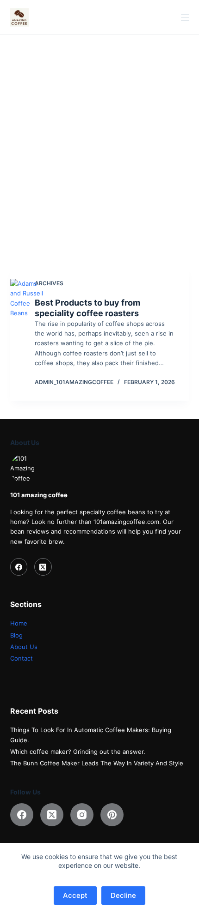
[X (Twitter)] (43, 567)
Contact (21, 658)
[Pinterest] (112, 814)
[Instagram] (81, 814)
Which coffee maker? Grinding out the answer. (77, 751)
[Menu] (185, 17)
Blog (16, 635)
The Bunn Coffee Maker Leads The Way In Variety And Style (96, 763)
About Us (23, 646)
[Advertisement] (99, 139)
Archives (49, 283)
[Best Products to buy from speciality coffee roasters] (29, 333)
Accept (75, 895)
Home (18, 623)
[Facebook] (19, 567)
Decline (123, 895)
